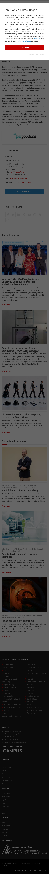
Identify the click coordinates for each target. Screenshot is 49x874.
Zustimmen (24, 47)
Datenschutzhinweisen (33, 36)
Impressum (31, 54)
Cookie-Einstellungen (24, 41)
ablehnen (37, 39)
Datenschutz (40, 54)
